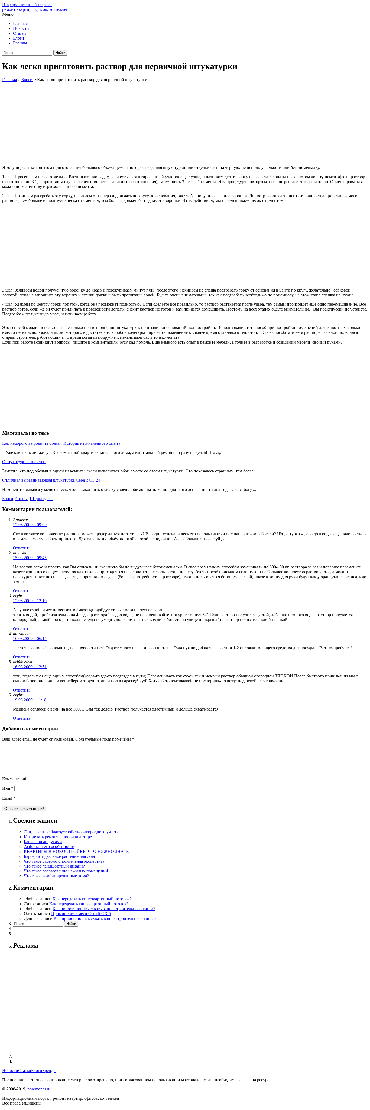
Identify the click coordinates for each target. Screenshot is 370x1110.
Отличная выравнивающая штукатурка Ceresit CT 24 (51, 480)
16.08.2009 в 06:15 (30, 638)
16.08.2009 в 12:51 (30, 666)
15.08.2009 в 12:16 (30, 600)
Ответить (21, 548)
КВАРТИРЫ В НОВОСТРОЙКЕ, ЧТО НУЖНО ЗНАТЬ (76, 851)
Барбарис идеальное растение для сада (59, 856)
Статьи (19, 33)
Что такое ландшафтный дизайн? (54, 866)
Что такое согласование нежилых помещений (66, 871)
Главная (20, 23)
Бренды (20, 43)
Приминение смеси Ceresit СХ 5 (81, 913)
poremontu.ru (38, 1089)
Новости (21, 28)
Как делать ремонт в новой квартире (58, 836)
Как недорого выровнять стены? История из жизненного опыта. (61, 443)
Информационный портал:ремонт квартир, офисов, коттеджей (35, 7)
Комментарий (15, 778)
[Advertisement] (185, 123)
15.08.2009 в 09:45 (30, 557)
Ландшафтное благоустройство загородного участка (72, 832)
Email (8, 798)
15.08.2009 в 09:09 (30, 524)
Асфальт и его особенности (49, 846)
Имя (7, 788)
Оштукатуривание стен (24, 461)
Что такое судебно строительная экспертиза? (65, 861)
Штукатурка (41, 498)
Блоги (18, 38)
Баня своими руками (43, 841)
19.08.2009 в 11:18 (29, 700)
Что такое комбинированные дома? (56, 876)
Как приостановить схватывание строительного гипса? (104, 908)
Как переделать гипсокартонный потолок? (92, 899)
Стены (21, 498)
